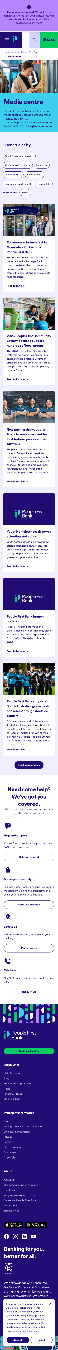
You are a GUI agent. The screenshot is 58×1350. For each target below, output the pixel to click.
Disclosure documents (17, 1131)
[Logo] (20, 1035)
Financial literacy (13, 1093)
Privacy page (32, 1331)
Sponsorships (11, 1210)
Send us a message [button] (29, 904)
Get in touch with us (29, 1051)
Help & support (12, 1073)
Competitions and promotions (21, 1185)
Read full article (16, 285)
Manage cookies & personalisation (23, 1126)
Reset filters (10, 192)
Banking (42, 165)
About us (9, 1179)
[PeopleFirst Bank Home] (15, 41)
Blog (6, 1078)
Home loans (34, 174)
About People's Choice (18, 165)
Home (7, 52)
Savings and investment (19, 184)
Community (13, 174)
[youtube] (33, 1238)
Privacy (8, 1136)
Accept (17, 1340)
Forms (7, 1142)
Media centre (14, 56)
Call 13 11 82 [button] (29, 992)
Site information (13, 1147)
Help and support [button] (29, 857)
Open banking (12, 1099)
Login (51, 39)
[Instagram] (15, 1238)
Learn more (35, 23)
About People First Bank (27, 52)
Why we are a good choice (19, 1195)
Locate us (9, 1190)
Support (44, 184)
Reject (41, 1340)
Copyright (9, 1157)
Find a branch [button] (29, 948)
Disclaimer (10, 1152)
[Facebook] (6, 1238)
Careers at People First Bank (20, 1200)
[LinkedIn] (24, 1238)
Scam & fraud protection (18, 1083)
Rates (7, 1088)
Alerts (7, 1121)
